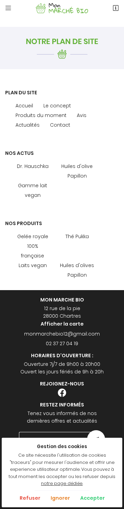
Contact (60, 124)
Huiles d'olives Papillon (77, 270)
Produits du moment (41, 115)
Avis (81, 115)
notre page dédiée (62, 483)
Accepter (92, 498)
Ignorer (60, 498)
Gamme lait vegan (32, 190)
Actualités (28, 124)
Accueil (24, 105)
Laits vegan (33, 265)
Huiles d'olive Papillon (77, 171)
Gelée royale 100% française (32, 246)
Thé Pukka (77, 236)
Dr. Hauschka (33, 166)
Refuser (30, 498)
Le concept (57, 105)
